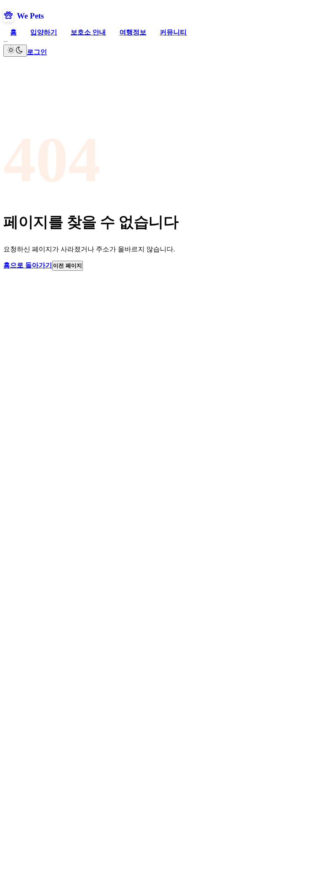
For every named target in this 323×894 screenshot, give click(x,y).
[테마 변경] (15, 51)
